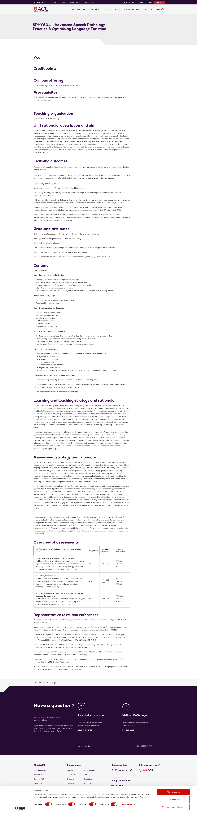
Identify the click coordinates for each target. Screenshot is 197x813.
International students (91, 9)
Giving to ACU (75, 2)
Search (159, 9)
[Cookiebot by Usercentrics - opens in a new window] (19, 808)
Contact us (160, 2)
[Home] (41, 9)
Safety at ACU (89, 2)
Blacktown (71, 775)
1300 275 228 (146, 746)
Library (141, 2)
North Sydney (89, 770)
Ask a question (84, 746)
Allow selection (173, 799)
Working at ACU (40, 775)
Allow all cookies (173, 792)
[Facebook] (112, 770)
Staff (150, 2)
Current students (128, 2)
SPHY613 (81, 97)
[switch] (71, 804)
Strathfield (88, 779)
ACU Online (88, 783)
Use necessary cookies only (173, 807)
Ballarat (70, 770)
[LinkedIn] (120, 770)
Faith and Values (40, 2)
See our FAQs (128, 730)
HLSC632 (37, 97)
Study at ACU (75, 9)
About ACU (149, 9)
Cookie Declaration (121, 797)
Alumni (63, 2)
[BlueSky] (131, 770)
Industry (53, 2)
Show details (127, 804)
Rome (86, 775)
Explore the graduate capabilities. (47, 183)
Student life (106, 9)
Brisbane (70, 779)
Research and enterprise (133, 9)
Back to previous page (47, 682)
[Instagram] (116, 770)
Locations (117, 9)
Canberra (70, 783)
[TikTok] (127, 770)
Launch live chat (85, 730)
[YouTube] (123, 770)
